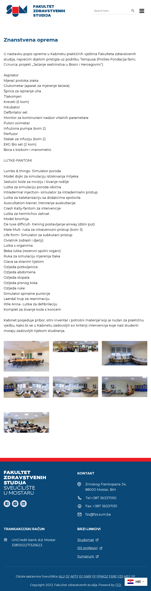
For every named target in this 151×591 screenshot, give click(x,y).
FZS (120, 576)
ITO (118, 585)
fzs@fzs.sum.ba (98, 514)
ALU (62, 576)
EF (81, 576)
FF (94, 576)
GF (68, 576)
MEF (127, 576)
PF (133, 576)
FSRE (113, 576)
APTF (74, 576)
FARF (88, 576)
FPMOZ (102, 576)
